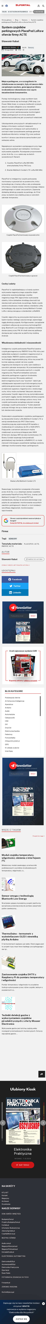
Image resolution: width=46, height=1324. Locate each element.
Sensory (25, 20)
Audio (7, 711)
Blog (17, 20)
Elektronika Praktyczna (10, 1267)
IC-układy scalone (12, 748)
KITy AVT (5, 1192)
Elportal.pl (5, 1270)
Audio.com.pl (6, 1243)
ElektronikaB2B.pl (8, 1261)
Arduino (32, 11)
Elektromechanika (12, 731)
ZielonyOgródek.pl (8, 1231)
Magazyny (5, 1198)
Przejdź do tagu (38, 836)
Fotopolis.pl (6, 1283)
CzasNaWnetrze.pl (8, 1234)
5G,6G (4, 11)
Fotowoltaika (10, 738)
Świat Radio (6, 1273)
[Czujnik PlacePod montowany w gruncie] (23, 258)
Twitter (17, 586)
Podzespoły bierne (12, 698)
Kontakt (5, 1195)
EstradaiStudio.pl (8, 1252)
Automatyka (10, 714)
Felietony (8, 734)
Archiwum (5, 1201)
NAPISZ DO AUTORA (35, 559)
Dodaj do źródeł (9, 47)
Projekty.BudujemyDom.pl (11, 1222)
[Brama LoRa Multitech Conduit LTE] (23, 466)
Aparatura (9, 704)
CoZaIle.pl (5, 1225)
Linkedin (17, 592)
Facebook (17, 579)
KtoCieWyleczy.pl (8, 1292)
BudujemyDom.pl (8, 1219)
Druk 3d (8, 728)
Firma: (5, 531)
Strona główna (7, 20)
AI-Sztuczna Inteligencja (18, 11)
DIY (6, 724)
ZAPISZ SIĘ (21, 1319)
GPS (7, 744)
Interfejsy (9, 751)
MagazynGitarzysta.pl (9, 1246)
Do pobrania (6, 1204)
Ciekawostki (10, 718)
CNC (6, 721)
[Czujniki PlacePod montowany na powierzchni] (23, 218)
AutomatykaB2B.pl (8, 1264)
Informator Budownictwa (11, 1228)
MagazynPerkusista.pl (10, 1249)
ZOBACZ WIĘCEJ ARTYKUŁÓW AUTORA (15, 565)
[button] (3, 1123)
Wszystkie (39, 11)
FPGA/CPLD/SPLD (12, 741)
